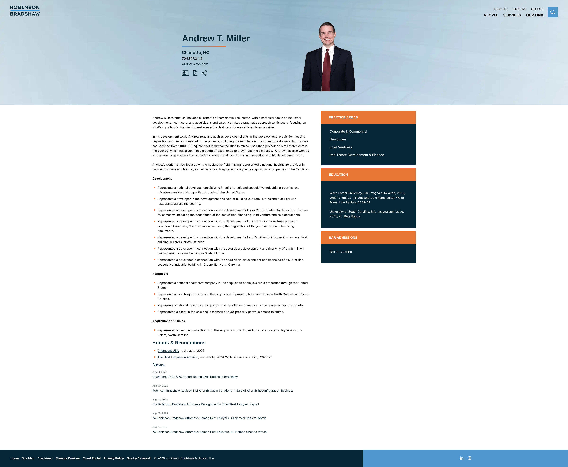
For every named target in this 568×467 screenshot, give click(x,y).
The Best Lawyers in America (178, 357)
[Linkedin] (461, 458)
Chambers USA (168, 350)
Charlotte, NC (195, 52)
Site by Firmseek (139, 458)
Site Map (28, 458)
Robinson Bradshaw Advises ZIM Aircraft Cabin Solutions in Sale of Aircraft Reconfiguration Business (222, 390)
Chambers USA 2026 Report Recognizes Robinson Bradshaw (195, 377)
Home (14, 458)
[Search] (553, 12)
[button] (204, 75)
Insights (501, 9)
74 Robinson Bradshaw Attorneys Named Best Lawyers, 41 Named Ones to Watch (209, 418)
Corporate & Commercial (348, 131)
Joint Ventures (341, 147)
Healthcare (338, 139)
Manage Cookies (68, 458)
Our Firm (535, 15)
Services (512, 15)
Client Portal (92, 458)
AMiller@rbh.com (195, 64)
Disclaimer (45, 458)
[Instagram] (469, 458)
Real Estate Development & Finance (357, 155)
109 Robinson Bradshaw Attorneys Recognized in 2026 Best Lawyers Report (205, 404)
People (491, 15)
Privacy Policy (114, 458)
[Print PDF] (195, 75)
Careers (519, 9)
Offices (537, 9)
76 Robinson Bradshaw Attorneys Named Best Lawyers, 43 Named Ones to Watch (209, 432)
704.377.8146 (192, 58)
